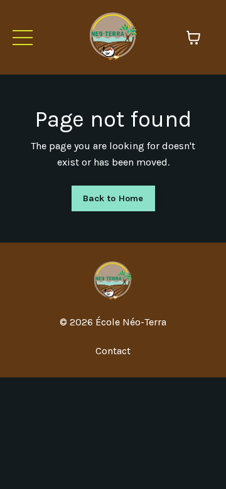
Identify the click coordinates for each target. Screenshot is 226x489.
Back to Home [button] (113, 198)
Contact (113, 351)
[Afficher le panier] (193, 38)
